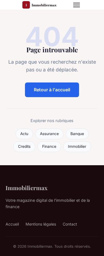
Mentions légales (41, 224)
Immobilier (77, 146)
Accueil (12, 224)
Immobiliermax (26, 188)
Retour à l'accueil (52, 89)
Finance (49, 146)
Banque (77, 133)
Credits (24, 146)
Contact (70, 224)
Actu (24, 133)
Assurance (49, 133)
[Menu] (76, 5)
